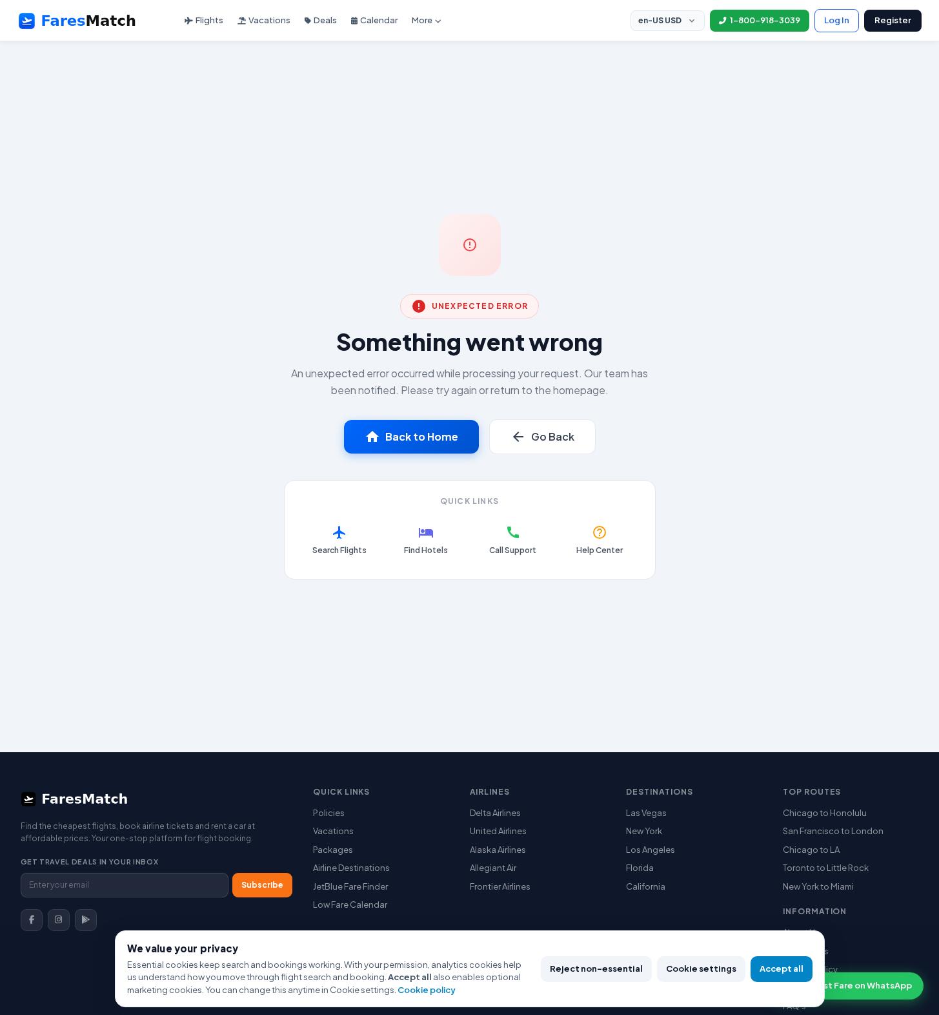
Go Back (542, 437)
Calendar (379, 20)
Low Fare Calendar (350, 904)
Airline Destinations (351, 868)
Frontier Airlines (500, 886)
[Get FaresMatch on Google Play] (86, 920)
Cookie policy (427, 990)
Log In (836, 20)
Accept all (781, 968)
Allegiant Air (493, 868)
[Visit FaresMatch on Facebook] (32, 920)
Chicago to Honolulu (825, 813)
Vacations (269, 20)
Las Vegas (646, 813)
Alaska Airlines (498, 849)
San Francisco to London (833, 831)
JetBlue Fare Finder (350, 886)
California (645, 886)
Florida (640, 868)
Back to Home (411, 437)
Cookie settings (701, 968)
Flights (209, 20)
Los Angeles (650, 849)
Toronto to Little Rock (826, 868)
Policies (329, 813)
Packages (333, 849)
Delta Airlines (495, 813)
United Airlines (498, 831)
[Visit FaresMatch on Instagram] (59, 920)
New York (644, 831)
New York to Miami (818, 886)
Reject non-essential (596, 968)
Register (892, 20)
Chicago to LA (811, 849)
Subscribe (262, 885)
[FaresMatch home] (89, 21)
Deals (325, 20)
